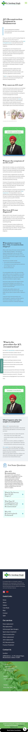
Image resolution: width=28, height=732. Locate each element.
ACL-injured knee (10, 350)
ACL (6, 76)
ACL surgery (6, 447)
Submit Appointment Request (13, 562)
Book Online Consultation (14, 730)
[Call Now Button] (25, 729)
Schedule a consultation (14, 132)
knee (19, 99)
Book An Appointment (1, 366)
